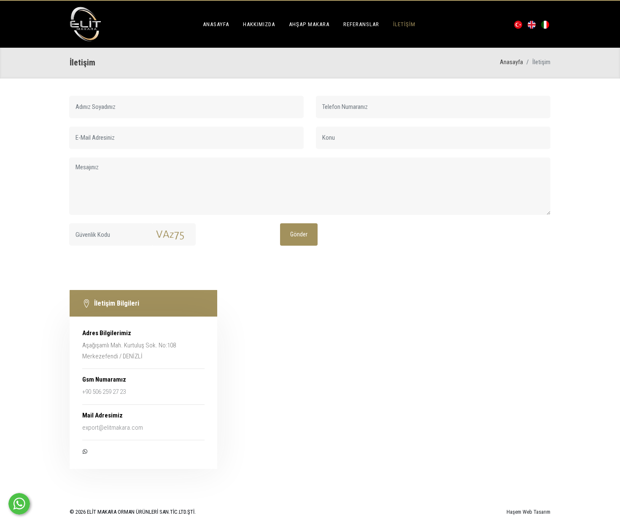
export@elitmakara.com (112, 427)
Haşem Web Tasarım (528, 512)
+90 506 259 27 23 (104, 392)
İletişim (404, 24)
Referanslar (361, 24)
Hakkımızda (259, 24)
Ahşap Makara (309, 24)
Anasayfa (216, 24)
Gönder (298, 234)
